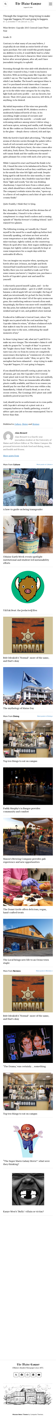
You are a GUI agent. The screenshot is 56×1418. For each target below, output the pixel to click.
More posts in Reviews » (44, 971)
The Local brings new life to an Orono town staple (26, 961)
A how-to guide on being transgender (23, 509)
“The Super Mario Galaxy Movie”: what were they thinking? (26, 1162)
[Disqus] (28, 1250)
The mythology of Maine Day (18, 708)
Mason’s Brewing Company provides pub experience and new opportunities (24, 860)
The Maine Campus (28, 4)
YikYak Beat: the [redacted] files (20, 610)
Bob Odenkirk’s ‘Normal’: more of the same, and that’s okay (26, 659)
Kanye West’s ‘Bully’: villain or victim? (23, 1211)
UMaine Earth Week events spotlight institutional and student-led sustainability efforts (26, 559)
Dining (25, 424)
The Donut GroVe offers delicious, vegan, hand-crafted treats (24, 911)
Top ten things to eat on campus (20, 761)
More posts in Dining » (45, 716)
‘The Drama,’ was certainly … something (24, 1066)
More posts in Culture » (45, 464)
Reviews (35, 424)
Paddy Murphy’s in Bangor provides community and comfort (21, 810)
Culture (17, 424)
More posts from (11, 455)
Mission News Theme (20, 1414)
